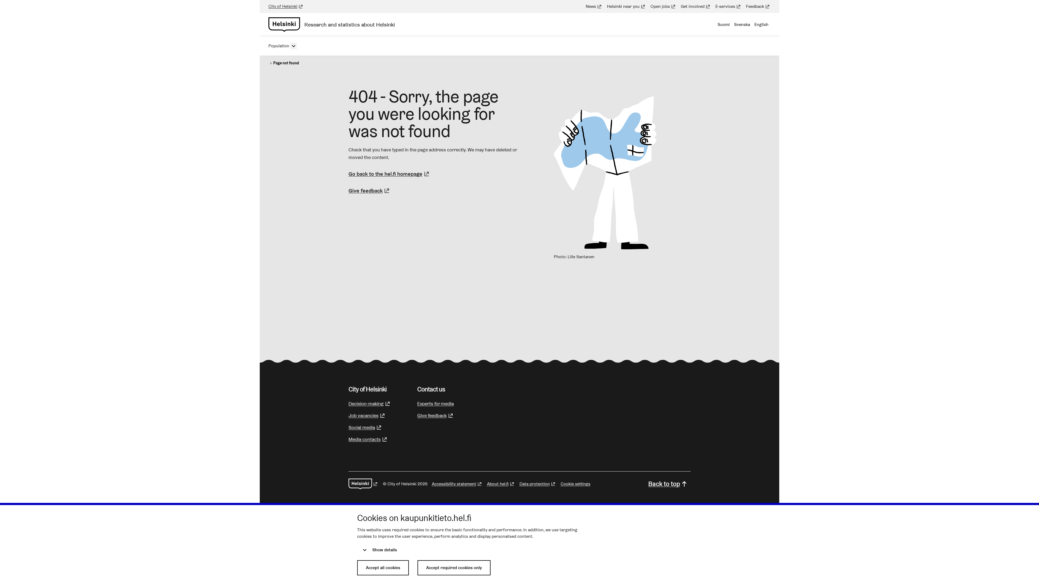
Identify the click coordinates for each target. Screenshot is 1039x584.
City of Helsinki (286, 6)
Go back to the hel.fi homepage (385, 173)
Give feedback (369, 190)
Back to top (664, 484)
